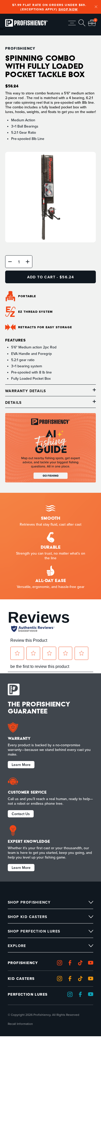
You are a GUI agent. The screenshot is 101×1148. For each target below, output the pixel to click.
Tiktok (81, 962)
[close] (96, 7)
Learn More (21, 764)
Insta (61, 962)
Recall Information (20, 1024)
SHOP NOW (68, 9)
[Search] (81, 22)
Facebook (71, 962)
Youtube (92, 962)
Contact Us (21, 813)
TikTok (81, 978)
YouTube (92, 978)
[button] (10, 262)
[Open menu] (72, 23)
